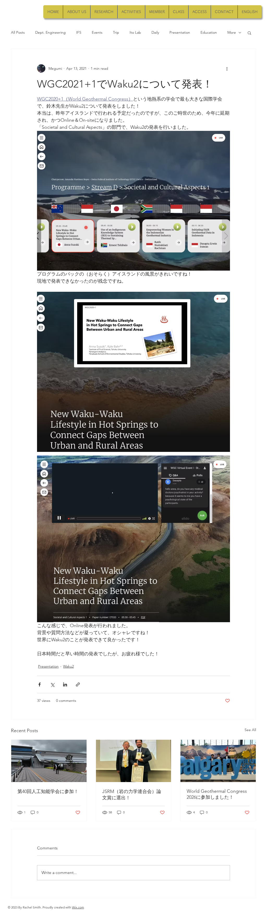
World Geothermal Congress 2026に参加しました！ (217, 794)
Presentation (179, 32)
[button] (249, 33)
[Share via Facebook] (39, 684)
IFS (78, 32)
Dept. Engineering (50, 32)
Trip (116, 32)
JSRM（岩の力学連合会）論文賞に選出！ (131, 795)
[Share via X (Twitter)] (52, 684)
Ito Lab (135, 32)
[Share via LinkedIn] (65, 684)
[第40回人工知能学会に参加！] (49, 761)
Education (209, 32)
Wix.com (78, 907)
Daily (155, 32)
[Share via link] (77, 684)
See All (250, 729)
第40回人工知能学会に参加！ (47, 791)
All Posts (18, 32)
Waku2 (68, 666)
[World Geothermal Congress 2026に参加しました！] (218, 761)
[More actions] (227, 68)
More (231, 32)
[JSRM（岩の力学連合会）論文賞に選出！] (133, 761)
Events (97, 32)
